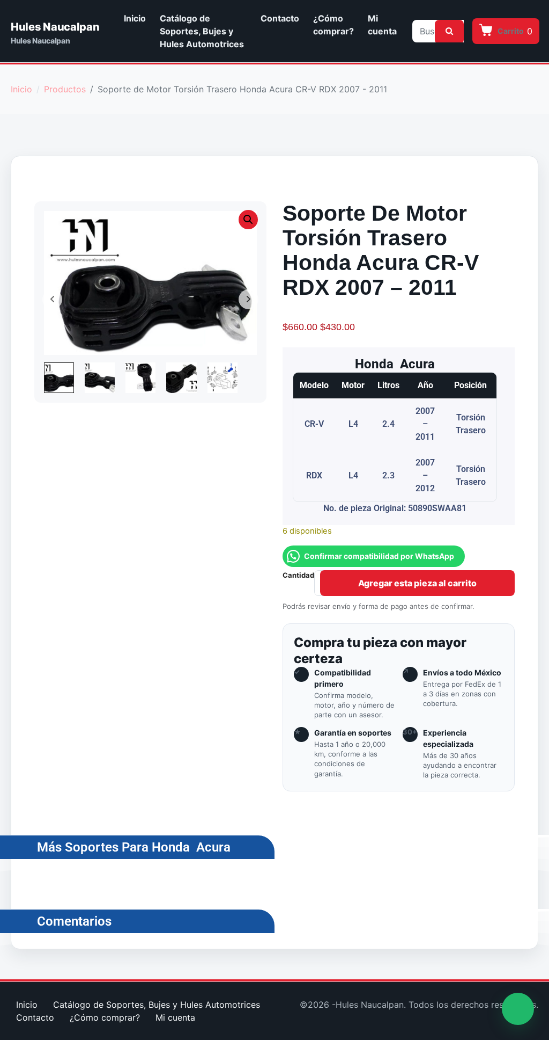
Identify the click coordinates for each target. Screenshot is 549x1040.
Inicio (135, 18)
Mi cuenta (382, 25)
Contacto (280, 18)
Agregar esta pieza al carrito (417, 583)
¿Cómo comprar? (333, 25)
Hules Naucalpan (55, 26)
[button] (248, 219)
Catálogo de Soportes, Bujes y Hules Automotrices (202, 31)
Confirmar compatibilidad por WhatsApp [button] (379, 556)
